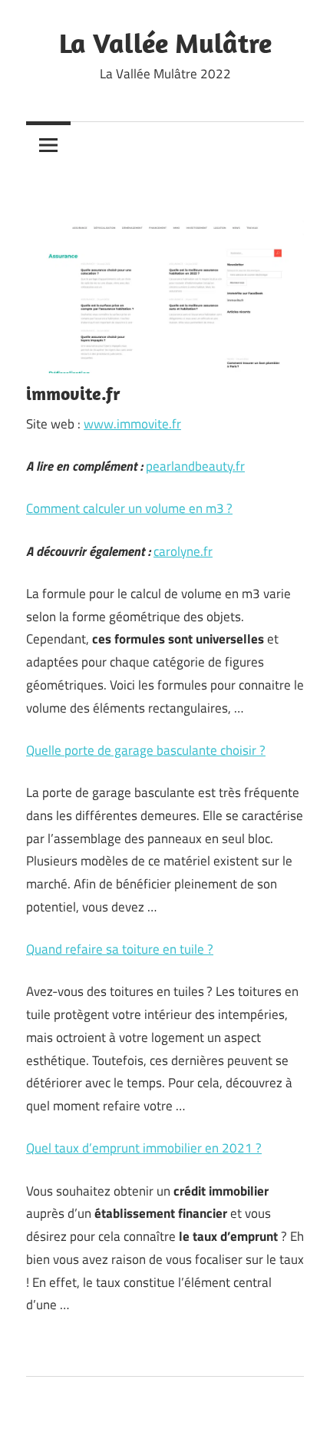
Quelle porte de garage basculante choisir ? (146, 750)
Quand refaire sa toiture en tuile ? (119, 949)
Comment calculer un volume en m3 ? (129, 508)
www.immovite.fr (132, 424)
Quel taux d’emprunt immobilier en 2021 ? (144, 1148)
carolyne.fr (183, 551)
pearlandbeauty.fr (195, 466)
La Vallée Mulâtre (165, 42)
